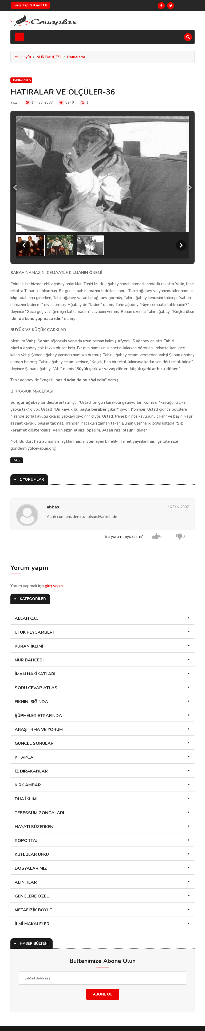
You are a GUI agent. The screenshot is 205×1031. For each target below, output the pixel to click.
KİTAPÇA (24, 757)
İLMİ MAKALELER (32, 924)
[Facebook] (161, 5)
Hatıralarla (76, 57)
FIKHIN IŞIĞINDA (31, 702)
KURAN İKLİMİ (29, 646)
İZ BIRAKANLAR (31, 771)
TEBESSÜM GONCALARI (39, 813)
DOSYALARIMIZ (31, 868)
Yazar (14, 102)
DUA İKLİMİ (26, 799)
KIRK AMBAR (28, 785)
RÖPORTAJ (26, 841)
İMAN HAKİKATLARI (35, 674)
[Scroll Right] (181, 245)
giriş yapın (54, 586)
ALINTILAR (26, 882)
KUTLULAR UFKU (32, 854)
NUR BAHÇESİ (49, 57)
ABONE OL (102, 994)
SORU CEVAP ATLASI (36, 688)
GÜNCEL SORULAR (34, 743)
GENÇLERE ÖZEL (32, 896)
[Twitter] (170, 5)
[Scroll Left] (23, 245)
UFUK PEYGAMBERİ (34, 632)
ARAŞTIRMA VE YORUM (39, 729)
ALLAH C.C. (26, 618)
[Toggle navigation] (19, 37)
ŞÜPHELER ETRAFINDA (38, 716)
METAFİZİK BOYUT (33, 910)
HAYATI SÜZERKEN (34, 827)
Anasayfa (23, 56)
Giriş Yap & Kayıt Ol (30, 5)
